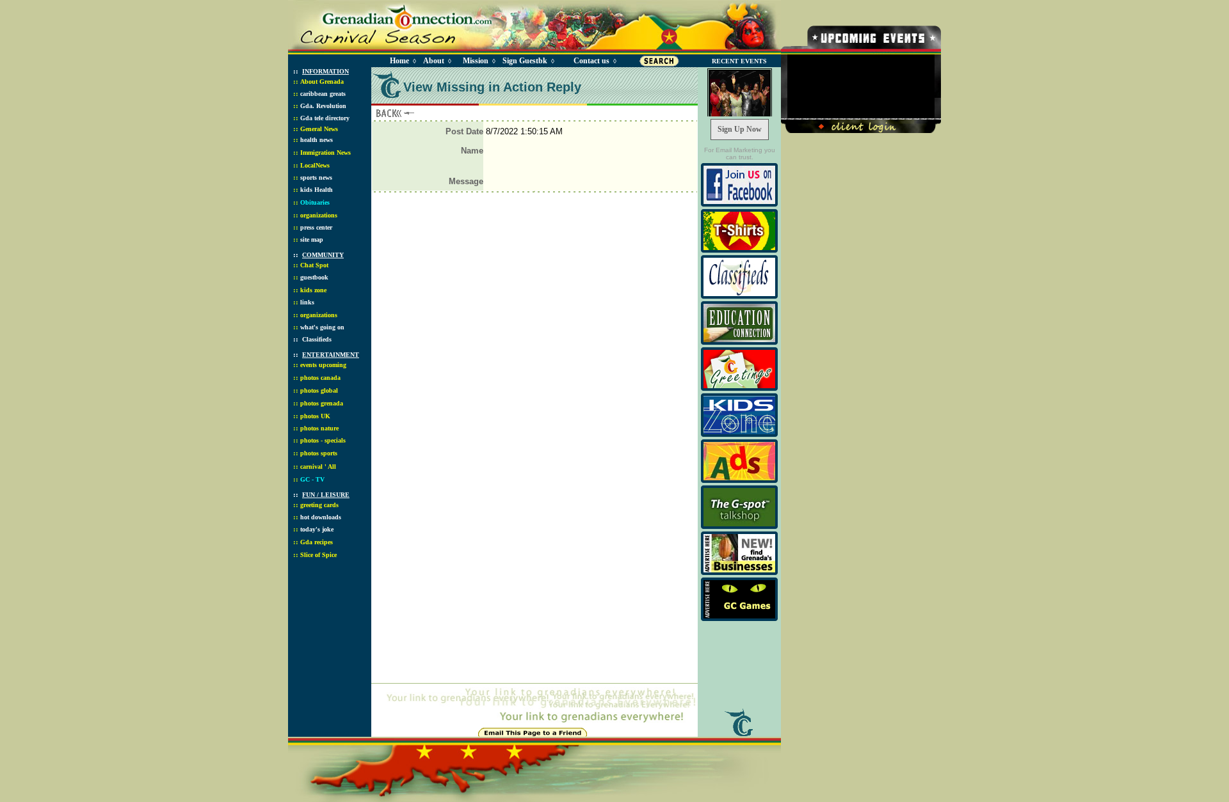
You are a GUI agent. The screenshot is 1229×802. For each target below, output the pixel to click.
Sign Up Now (740, 129)
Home (399, 60)
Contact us (591, 60)
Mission (475, 60)
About (433, 60)
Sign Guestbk (527, 60)
